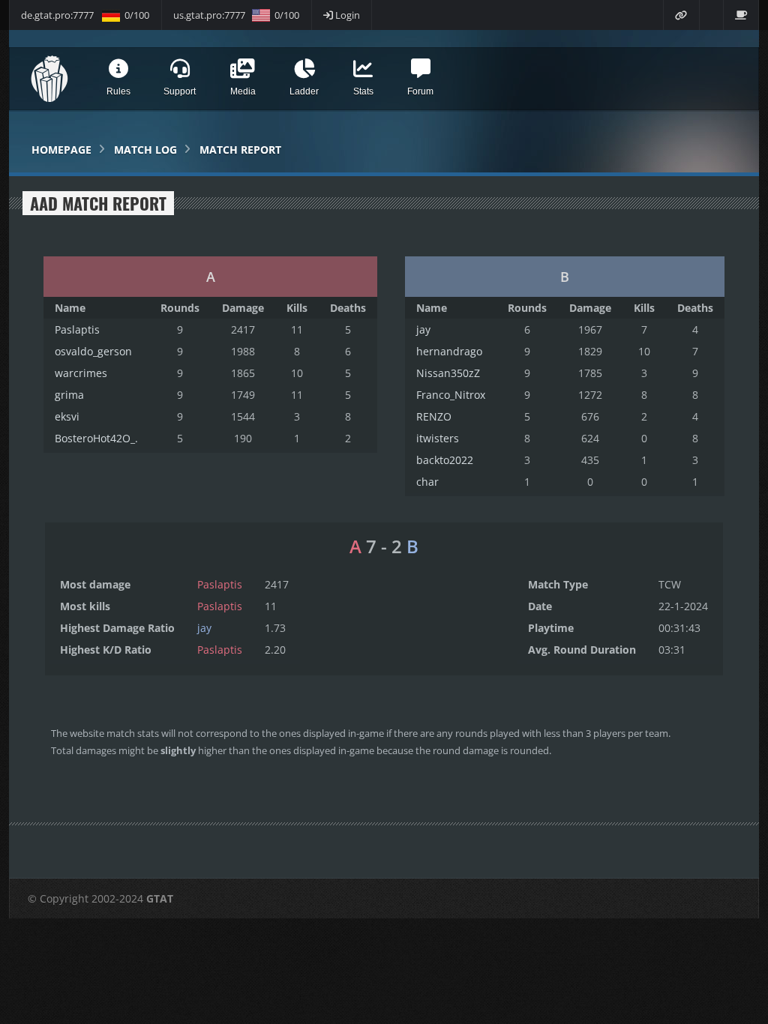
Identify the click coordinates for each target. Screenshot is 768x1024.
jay (423, 329)
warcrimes (81, 373)
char (427, 482)
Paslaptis (77, 329)
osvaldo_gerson (93, 351)
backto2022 (444, 460)
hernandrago (449, 351)
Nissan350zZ (448, 373)
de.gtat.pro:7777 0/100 (85, 15)
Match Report (240, 149)
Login (346, 15)
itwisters (437, 438)
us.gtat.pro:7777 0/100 (236, 15)
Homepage (62, 149)
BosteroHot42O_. (96, 438)
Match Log (145, 149)
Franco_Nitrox (450, 395)
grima (69, 395)
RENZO (434, 416)
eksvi (67, 416)
